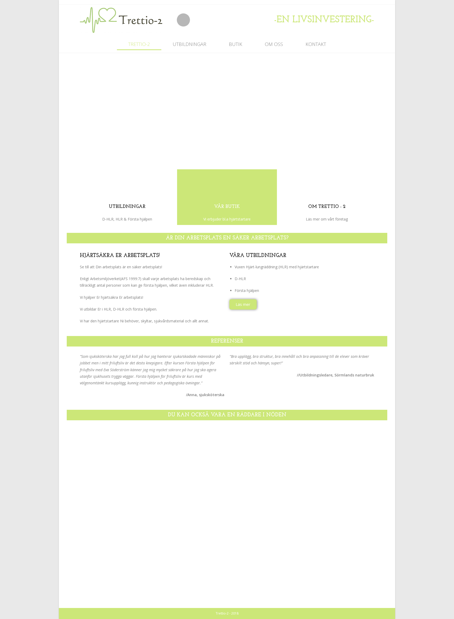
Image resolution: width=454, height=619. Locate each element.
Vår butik (227, 206)
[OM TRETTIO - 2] (327, 186)
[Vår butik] (227, 186)
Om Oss (274, 44)
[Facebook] (183, 20)
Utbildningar (189, 44)
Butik (235, 44)
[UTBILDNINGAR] (127, 186)
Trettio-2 (139, 44)
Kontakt (316, 44)
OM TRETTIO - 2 (326, 206)
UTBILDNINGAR (127, 206)
